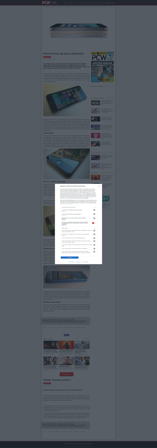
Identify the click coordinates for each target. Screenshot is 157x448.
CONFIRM (69, 257)
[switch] (93, 210)
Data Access (78, 261)
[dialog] (78, 224)
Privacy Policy (85, 261)
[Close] (100, 186)
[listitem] (78, 207)
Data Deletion (71, 261)
